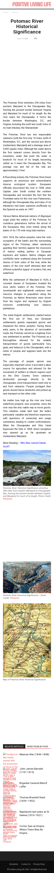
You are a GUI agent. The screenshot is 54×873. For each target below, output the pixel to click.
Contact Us (25, 864)
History (15, 12)
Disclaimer (13, 864)
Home (5, 12)
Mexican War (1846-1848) (34, 754)
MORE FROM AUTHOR (37, 746)
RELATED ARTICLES (14, 746)
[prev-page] (5, 841)
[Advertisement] (27, 71)
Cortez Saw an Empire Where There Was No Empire (32, 829)
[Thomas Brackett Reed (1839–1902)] (10, 810)
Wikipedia (7, 499)
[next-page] (10, 841)
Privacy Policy (39, 864)
